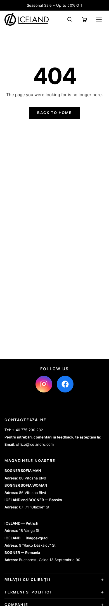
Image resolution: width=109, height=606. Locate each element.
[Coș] (84, 19)
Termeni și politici (27, 592)
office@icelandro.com (35, 444)
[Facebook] (65, 384)
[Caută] (69, 19)
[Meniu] (99, 19)
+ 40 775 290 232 (27, 430)
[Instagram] (43, 384)
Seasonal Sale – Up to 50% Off (54, 5)
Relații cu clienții (27, 579)
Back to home (54, 112)
